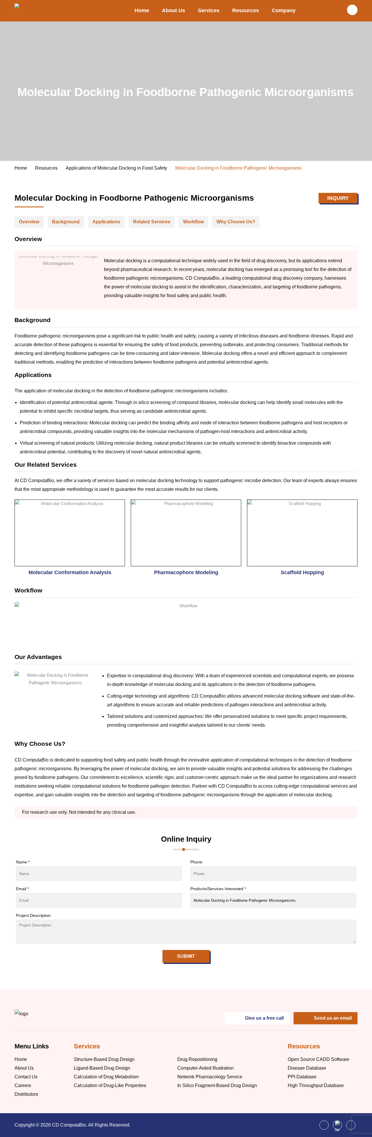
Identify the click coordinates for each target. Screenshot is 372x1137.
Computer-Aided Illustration (205, 1068)
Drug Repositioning (197, 1059)
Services (208, 10)
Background (66, 221)
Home (142, 10)
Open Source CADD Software (318, 1059)
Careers (23, 1085)
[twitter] (337, 1125)
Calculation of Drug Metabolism (106, 1076)
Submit (186, 956)
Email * (22, 888)
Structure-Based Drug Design (104, 1059)
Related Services (151, 221)
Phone (196, 862)
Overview (29, 221)
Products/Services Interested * (218, 888)
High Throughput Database (316, 1085)
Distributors (26, 1094)
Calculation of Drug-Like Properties (110, 1085)
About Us (173, 10)
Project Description (33, 915)
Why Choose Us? (236, 221)
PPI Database (302, 1076)
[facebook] (324, 1125)
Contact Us (26, 1076)
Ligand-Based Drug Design (102, 1068)
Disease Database (307, 1068)
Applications (106, 221)
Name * (23, 862)
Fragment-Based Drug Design (217, 1085)
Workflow (193, 221)
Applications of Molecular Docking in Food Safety (116, 168)
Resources (245, 10)
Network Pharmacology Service (209, 1076)
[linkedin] (350, 1125)
